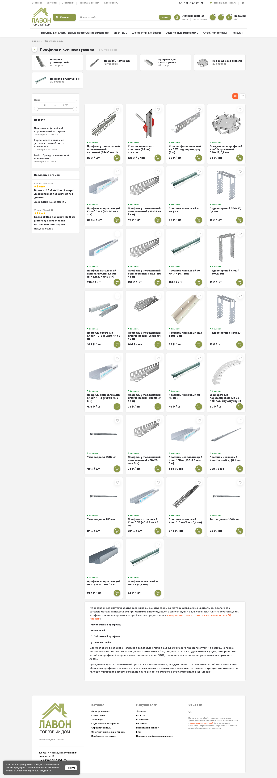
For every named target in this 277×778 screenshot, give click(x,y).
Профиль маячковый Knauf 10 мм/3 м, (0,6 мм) (185, 521)
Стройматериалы (215, 32)
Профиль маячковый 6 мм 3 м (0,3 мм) (143, 583)
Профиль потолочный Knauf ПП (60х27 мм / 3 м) (143, 522)
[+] (117, 157)
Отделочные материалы (182, 32)
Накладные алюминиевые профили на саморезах (75, 32)
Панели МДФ (240, 32)
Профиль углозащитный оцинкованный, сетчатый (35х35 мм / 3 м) (103, 151)
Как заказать (111, 3)
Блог (138, 732)
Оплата (140, 715)
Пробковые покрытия (103, 736)
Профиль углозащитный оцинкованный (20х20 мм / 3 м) (144, 460)
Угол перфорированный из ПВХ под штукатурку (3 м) (185, 149)
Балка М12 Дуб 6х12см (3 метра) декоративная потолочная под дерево (54, 194)
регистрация (200, 19)
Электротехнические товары (108, 732)
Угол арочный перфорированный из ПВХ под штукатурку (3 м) (225, 400)
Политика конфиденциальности (154, 736)
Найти (165, 17)
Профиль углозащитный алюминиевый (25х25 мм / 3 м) (144, 335)
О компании (68, 3)
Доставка (37, 3)
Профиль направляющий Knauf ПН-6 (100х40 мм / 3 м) (185, 460)
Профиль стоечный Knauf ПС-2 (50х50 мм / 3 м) (103, 335)
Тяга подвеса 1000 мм (224, 519)
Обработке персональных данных (33, 770)
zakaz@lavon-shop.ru (225, 3)
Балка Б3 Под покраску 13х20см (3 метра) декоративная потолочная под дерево (54, 221)
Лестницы (120, 32)
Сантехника (98, 715)
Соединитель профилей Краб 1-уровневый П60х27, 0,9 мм (226, 149)
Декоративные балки (146, 32)
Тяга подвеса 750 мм (101, 519)
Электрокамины (100, 711)
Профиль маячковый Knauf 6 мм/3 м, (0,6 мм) (226, 459)
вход (185, 19)
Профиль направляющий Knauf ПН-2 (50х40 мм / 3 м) (103, 211)
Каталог (65, 17)
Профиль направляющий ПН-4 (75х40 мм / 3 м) (103, 583)
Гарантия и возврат (89, 3)
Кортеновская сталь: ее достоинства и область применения (49, 143)
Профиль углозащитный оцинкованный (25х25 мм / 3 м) (144, 211)
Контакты (52, 3)
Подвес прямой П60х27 (225, 332)
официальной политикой (201, 723)
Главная (36, 41)
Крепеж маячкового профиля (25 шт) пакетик (141, 149)
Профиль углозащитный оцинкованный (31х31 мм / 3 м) (144, 273)
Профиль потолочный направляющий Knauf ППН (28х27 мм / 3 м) (101, 273)
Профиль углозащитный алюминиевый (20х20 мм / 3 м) (144, 398)
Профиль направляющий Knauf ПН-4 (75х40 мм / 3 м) (103, 398)
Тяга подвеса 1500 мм (101, 457)
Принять (71, 767)
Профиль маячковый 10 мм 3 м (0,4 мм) (184, 272)
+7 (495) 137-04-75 (191, 2)
